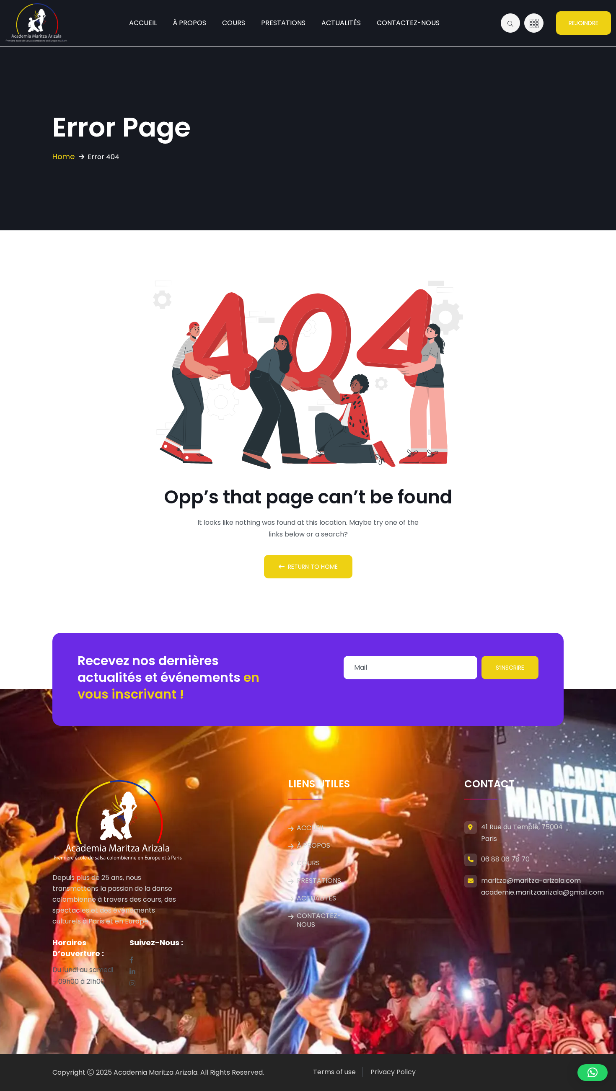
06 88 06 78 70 (505, 859)
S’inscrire (510, 667)
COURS (233, 23)
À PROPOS (189, 23)
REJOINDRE (583, 23)
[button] (592, 1072)
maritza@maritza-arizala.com (531, 880)
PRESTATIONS (283, 23)
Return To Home (313, 566)
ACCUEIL (143, 23)
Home (63, 156)
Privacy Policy (393, 1072)
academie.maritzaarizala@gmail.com (542, 892)
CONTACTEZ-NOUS (408, 23)
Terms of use (334, 1072)
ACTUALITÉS (341, 23)
